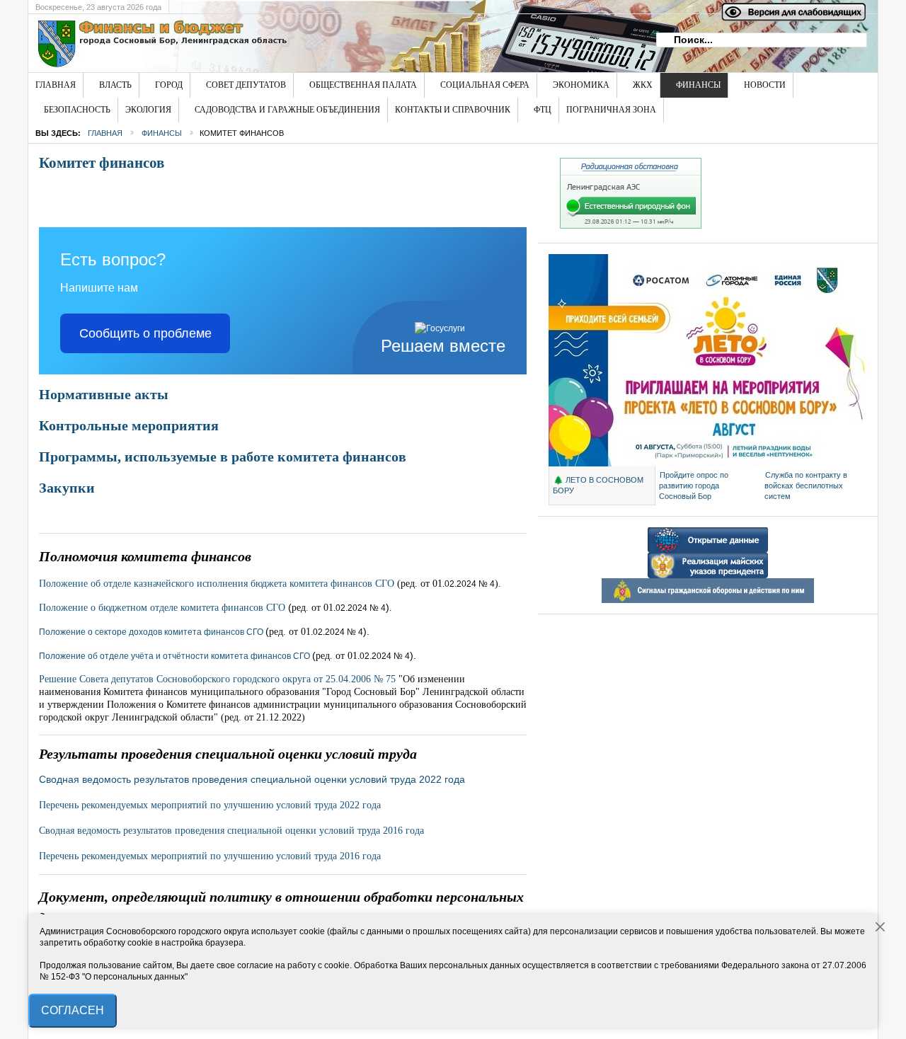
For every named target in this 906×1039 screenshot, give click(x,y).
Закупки (67, 487)
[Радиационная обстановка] (630, 226)
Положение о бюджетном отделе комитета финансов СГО (162, 607)
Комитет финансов (101, 162)
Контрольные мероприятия (129, 425)
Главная (105, 133)
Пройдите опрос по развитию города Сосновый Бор (693, 485)
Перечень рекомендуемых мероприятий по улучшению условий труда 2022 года (210, 805)
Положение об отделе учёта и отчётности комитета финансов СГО (174, 656)
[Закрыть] (880, 927)
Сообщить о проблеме (145, 333)
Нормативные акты (103, 394)
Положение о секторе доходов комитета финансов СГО (151, 632)
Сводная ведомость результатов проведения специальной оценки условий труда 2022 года (252, 779)
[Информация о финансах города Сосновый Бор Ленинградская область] (258, 43)
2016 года (231, 830)
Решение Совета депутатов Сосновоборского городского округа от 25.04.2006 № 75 (218, 679)
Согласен (72, 1010)
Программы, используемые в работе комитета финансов (222, 456)
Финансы (162, 133)
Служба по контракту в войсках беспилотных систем (805, 485)
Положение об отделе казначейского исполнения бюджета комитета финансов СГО (216, 583)
